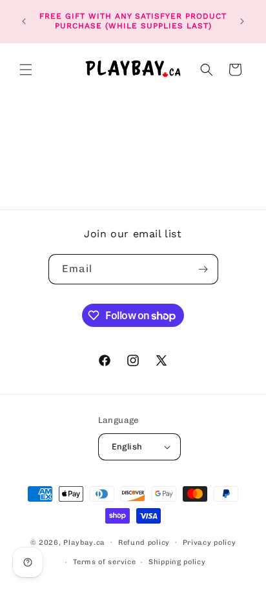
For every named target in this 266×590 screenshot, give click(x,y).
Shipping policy (177, 562)
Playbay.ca (84, 542)
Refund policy (144, 542)
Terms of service (104, 562)
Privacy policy (209, 542)
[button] (26, 69)
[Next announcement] (242, 21)
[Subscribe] (203, 269)
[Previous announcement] (24, 21)
